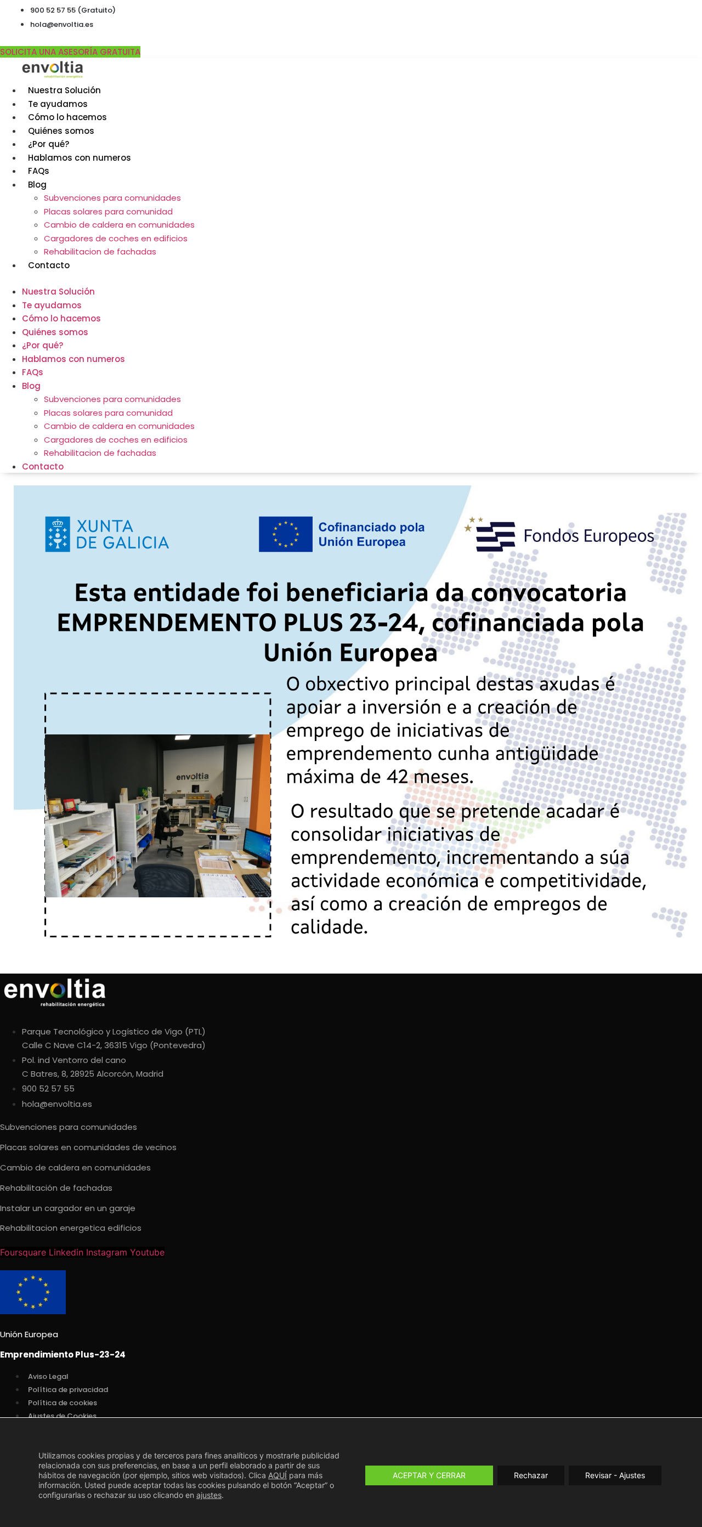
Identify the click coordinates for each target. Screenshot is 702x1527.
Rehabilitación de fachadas (56, 1188)
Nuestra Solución (64, 90)
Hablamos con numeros (79, 157)
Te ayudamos (58, 104)
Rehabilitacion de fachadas (100, 251)
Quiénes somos (61, 131)
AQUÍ (277, 1475)
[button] (298, 278)
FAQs (38, 171)
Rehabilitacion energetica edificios (70, 1228)
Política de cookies (62, 1403)
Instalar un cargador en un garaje (67, 1208)
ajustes (209, 1495)
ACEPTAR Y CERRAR (429, 1475)
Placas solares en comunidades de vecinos (88, 1147)
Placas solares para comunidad (108, 211)
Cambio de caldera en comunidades (119, 224)
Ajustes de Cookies (62, 1416)
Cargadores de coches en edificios (116, 238)
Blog (37, 184)
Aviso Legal (48, 1376)
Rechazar (531, 1475)
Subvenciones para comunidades (112, 197)
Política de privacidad (68, 1389)
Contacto (49, 265)
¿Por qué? (48, 144)
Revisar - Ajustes (615, 1475)
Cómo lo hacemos (67, 117)
